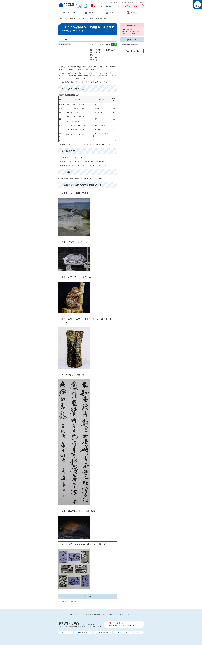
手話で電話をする (118, 623)
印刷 (109, 44)
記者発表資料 (72, 18)
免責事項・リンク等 (112, 614)
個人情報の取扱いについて (98, 614)
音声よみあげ (131, 2)
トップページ (63, 18)
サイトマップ (85, 614)
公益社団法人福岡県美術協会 (69, 601)
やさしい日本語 (140, 2)
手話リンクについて (124, 625)
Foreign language (108, 2)
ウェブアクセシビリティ (126, 614)
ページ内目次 (64, 39)
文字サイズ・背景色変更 (120, 2)
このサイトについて (75, 614)
